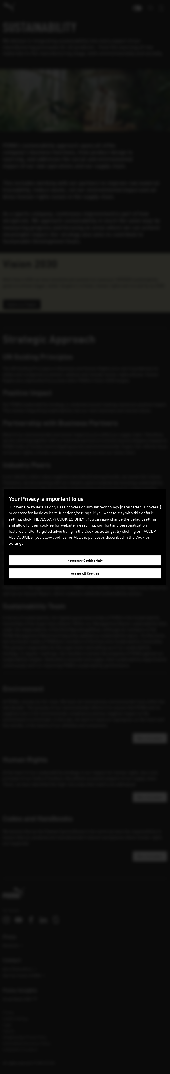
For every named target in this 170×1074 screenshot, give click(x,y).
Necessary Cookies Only (85, 560)
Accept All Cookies (85, 573)
